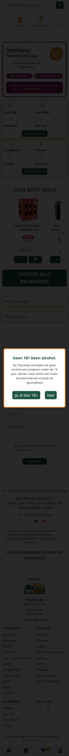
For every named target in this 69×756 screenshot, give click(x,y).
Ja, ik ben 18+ (26, 395)
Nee (50, 395)
